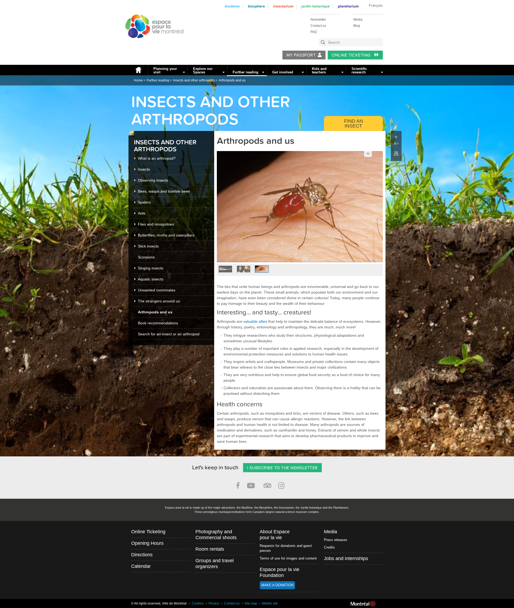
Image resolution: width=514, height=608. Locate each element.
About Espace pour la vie (275, 534)
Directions (142, 554)
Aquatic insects (150, 279)
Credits (329, 547)
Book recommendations (158, 323)
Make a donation (277, 585)
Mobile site (270, 603)
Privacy (214, 603)
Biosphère (256, 6)
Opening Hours (147, 543)
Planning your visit (165, 70)
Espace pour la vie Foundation (279, 572)
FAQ (314, 32)
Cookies (198, 603)
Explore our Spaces (203, 70)
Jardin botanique (315, 6)
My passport (301, 55)
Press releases (335, 540)
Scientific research (359, 70)
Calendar (141, 566)
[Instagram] (282, 484)
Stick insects (148, 246)
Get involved (282, 72)
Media (357, 19)
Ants (141, 213)
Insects (144, 169)
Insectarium (283, 6)
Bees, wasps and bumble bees (164, 191)
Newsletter (318, 19)
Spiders (144, 202)
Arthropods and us (232, 80)
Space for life (152, 43)
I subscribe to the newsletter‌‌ (282, 468)
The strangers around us (159, 301)
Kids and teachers (319, 70)
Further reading (245, 72)
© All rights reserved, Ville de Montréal (159, 603)
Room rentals (209, 549)
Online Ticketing (352, 55)
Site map (250, 603)
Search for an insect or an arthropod (168, 334)
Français (376, 5)
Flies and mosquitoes (156, 224)
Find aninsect (353, 123)
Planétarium (348, 6)
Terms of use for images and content (288, 558)
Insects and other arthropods (194, 80)
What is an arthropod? (157, 158)
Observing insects (153, 180)
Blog (356, 26)
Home (138, 70)
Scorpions (146, 257)
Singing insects (150, 268)
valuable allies (255, 321)
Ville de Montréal (363, 603)
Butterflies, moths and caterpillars (166, 235)
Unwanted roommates (156, 290)
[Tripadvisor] (267, 483)
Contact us (318, 26)
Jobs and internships (346, 558)
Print (396, 153)
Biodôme (232, 6)
